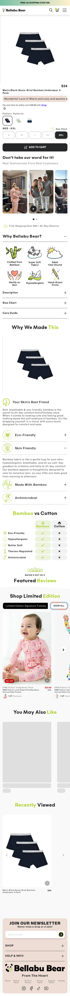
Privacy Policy (40, 981)
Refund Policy (16, 981)
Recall (7, 981)
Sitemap (61, 981)
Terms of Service (28, 981)
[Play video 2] (41, 191)
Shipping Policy (51, 981)
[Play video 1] (15, 191)
